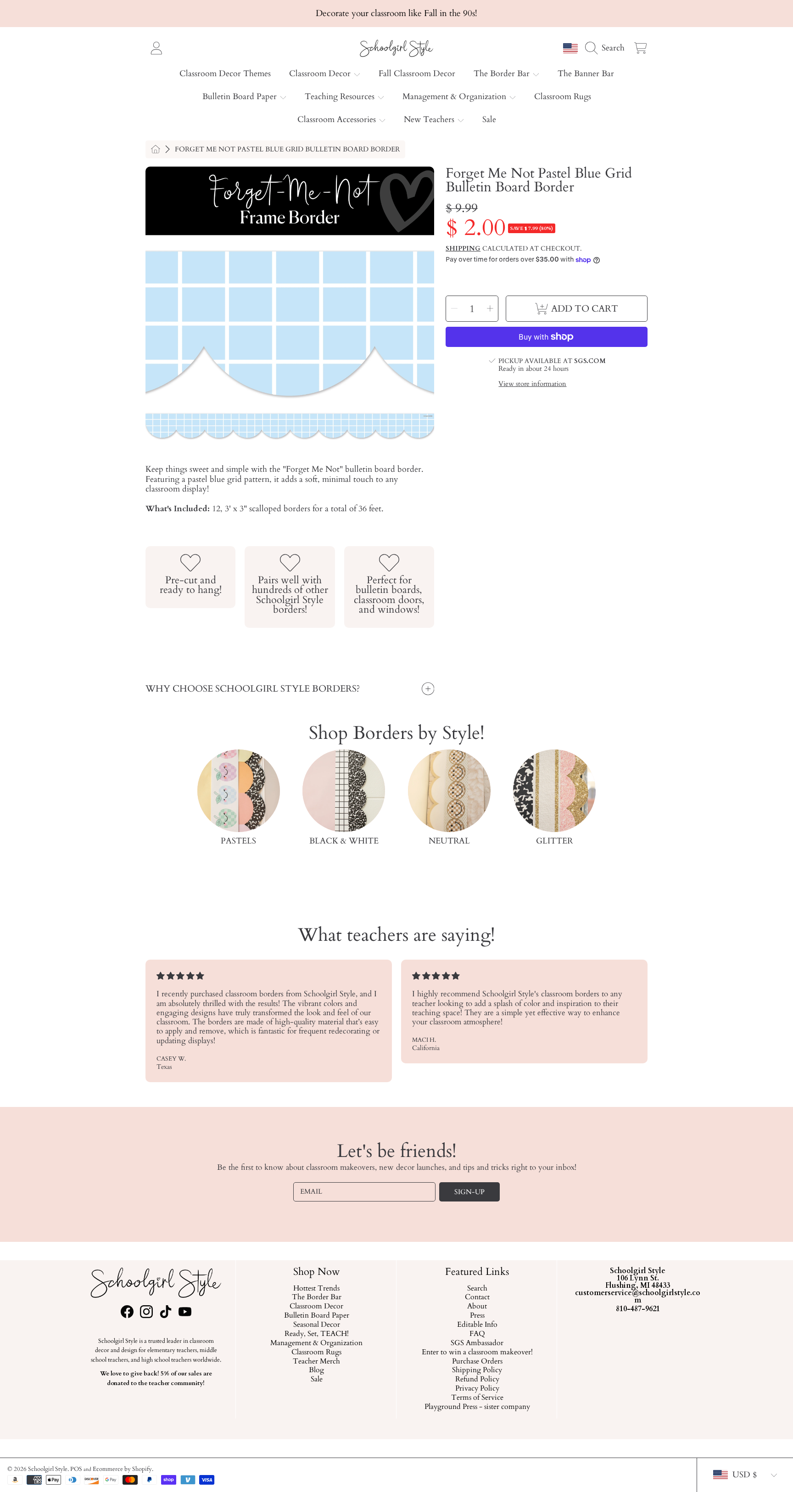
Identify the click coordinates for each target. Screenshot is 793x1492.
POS (76, 1469)
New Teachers (430, 119)
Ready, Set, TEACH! (316, 1334)
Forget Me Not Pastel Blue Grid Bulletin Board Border (287, 149)
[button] (607, 48)
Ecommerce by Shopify (122, 1469)
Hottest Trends (316, 1288)
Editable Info (477, 1325)
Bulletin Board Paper (240, 96)
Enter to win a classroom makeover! (476, 1352)
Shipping (463, 249)
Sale (316, 1380)
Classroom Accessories (337, 119)
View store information (532, 384)
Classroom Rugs (316, 1352)
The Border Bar (503, 73)
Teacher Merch (316, 1361)
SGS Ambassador (477, 1343)
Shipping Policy (477, 1370)
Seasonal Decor (316, 1325)
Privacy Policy (477, 1389)
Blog (316, 1370)
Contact (476, 1297)
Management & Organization (455, 96)
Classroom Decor (321, 73)
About (477, 1307)
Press (476, 1316)
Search (477, 1288)
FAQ (477, 1334)
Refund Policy (477, 1380)
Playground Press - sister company (477, 1407)
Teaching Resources (341, 96)
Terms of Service (477, 1398)
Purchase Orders (477, 1361)
